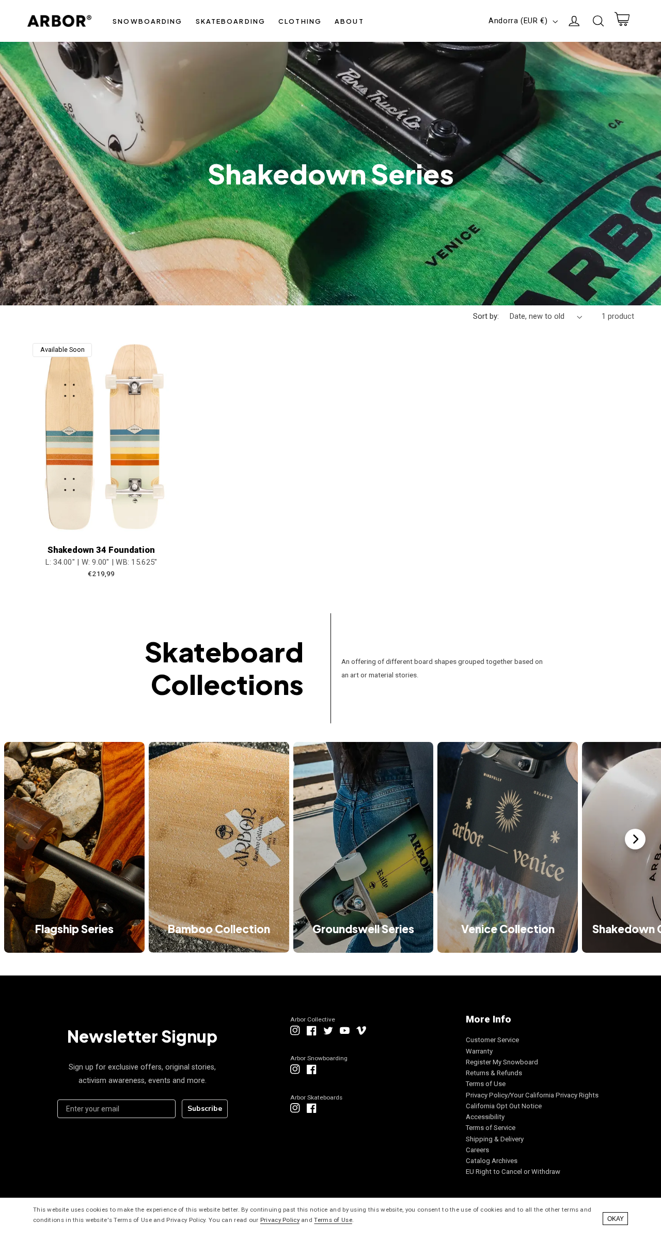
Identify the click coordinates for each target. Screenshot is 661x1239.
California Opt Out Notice (504, 1106)
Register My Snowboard (502, 1062)
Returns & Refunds (494, 1073)
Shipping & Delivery (495, 1139)
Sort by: (486, 316)
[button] (147, 21)
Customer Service (492, 1040)
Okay (615, 1219)
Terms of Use (486, 1084)
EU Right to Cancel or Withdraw (513, 1171)
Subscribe (204, 1108)
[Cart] (622, 21)
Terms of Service (490, 1128)
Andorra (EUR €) (518, 20)
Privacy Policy (280, 1219)
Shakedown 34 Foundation (101, 550)
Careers (477, 1150)
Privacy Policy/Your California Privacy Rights (532, 1095)
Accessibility (485, 1117)
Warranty (479, 1051)
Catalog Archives (491, 1161)
